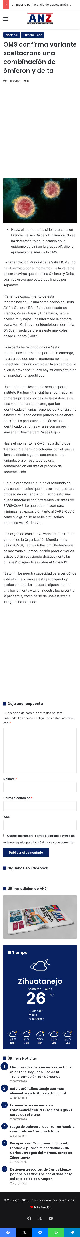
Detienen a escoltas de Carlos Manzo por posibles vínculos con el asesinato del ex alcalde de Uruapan (41, 1174)
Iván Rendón (42, 1207)
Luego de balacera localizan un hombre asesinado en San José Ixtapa (42, 1129)
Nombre (10, 779)
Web (6, 817)
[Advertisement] (40, 132)
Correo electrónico (17, 798)
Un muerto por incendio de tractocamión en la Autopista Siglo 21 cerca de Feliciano (41, 1110)
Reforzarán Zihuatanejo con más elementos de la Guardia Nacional (38, 1091)
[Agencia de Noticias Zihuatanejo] (40, 19)
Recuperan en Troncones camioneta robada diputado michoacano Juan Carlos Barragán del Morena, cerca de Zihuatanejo (41, 1150)
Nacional (12, 35)
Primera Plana (32, 35)
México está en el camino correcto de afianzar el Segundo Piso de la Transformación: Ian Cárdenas (41, 1072)
